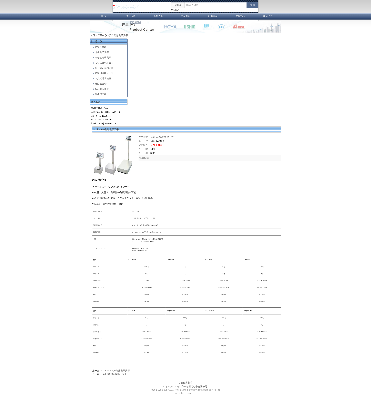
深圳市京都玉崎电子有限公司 (192, 386)
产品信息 (177, 5)
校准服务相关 (102, 89)
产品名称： (144, 137)
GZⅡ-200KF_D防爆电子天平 (115, 370)
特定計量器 (101, 47)
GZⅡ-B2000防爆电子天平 (163, 137)
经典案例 (213, 16)
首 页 (103, 16)
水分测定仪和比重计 (105, 68)
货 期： (144, 153)
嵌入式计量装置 (103, 78)
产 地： (144, 149)
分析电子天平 (102, 52)
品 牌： (144, 141)
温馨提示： (145, 158)
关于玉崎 (131, 16)
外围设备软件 (102, 83)
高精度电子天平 (103, 57)
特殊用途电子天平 (104, 73)
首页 (92, 35)
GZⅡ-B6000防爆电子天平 (114, 374)
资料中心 (240, 16)
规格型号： (144, 145)
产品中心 (185, 16)
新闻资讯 (158, 16)
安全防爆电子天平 (118, 35)
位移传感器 (101, 94)
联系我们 (267, 16)
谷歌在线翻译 (185, 382)
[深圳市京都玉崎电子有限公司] (126, 7)
